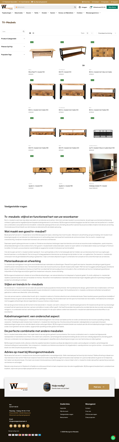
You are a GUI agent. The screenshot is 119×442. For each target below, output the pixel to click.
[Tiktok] (27, 426)
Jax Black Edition (93, 145)
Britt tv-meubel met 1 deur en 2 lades (100, 72)
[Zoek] (75, 7)
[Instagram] (19, 426)
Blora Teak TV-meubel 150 (37, 72)
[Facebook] (11, 426)
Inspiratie (105, 2)
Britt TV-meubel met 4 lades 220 (69, 148)
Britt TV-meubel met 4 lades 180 (38, 148)
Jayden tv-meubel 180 (66, 186)
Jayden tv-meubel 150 (35, 186)
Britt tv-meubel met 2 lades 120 (68, 110)
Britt (90, 69)
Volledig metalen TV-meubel (98, 186)
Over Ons (87, 2)
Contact (96, 2)
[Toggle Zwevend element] (113, 438)
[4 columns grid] (30, 33)
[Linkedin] (15, 426)
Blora (30, 69)
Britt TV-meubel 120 (65, 72)
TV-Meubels (62, 69)
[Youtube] (23, 426)
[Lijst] (33, 33)
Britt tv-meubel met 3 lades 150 (99, 110)
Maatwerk (91, 183)
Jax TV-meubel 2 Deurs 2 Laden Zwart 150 (102, 148)
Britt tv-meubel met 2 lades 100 (38, 110)
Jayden (30, 183)
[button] (83, 7)
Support (115, 2)
